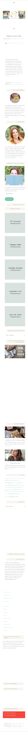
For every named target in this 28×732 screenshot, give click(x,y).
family (15, 485)
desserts (18, 84)
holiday (19, 487)
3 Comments (21, 39)
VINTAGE (5, 609)
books (24, 478)
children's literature (16, 480)
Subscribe (9, 199)
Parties (5, 615)
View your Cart (7, 595)
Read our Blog (7, 592)
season (6, 494)
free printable (7, 487)
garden (11, 487)
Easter (6, 485)
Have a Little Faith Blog (14, 15)
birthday (18, 478)
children (11, 480)
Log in (19, 727)
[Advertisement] (14, 380)
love (21, 490)
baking (14, 478)
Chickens (6, 630)
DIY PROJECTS (6, 606)
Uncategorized (19, 82)
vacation (7, 497)
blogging (21, 478)
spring (22, 84)
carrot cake (13, 84)
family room (19, 485)
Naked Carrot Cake (14, 36)
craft (16, 483)
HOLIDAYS (6, 612)
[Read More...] (9, 446)
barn (16, 478)
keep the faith (10, 489)
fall (12, 485)
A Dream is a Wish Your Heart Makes (15, 440)
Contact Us (6, 601)
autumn (7, 478)
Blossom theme (15, 724)
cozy (13, 483)
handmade (16, 487)
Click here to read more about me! (14, 157)
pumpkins (17, 491)
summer (15, 494)
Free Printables (7, 618)
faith (9, 485)
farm (23, 485)
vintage (12, 496)
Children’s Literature (8, 627)
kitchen (15, 489)
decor (18, 483)
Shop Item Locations (8, 598)
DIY (21, 483)
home (6, 490)
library (18, 489)
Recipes (13, 82)
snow (7, 494)
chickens (7, 480)
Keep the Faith (7, 624)
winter (17, 497)
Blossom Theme (15, 726)
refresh (23, 491)
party (14, 491)
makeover (6, 491)
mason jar (10, 491)
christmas (8, 482)
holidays (22, 487)
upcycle (19, 494)
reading (20, 491)
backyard (11, 478)
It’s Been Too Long (15, 463)
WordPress (15, 727)
